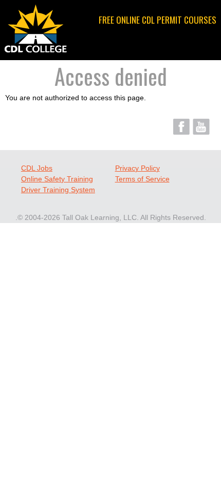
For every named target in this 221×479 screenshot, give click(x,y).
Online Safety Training (57, 179)
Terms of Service (142, 179)
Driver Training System (58, 190)
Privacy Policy (137, 168)
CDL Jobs (36, 168)
